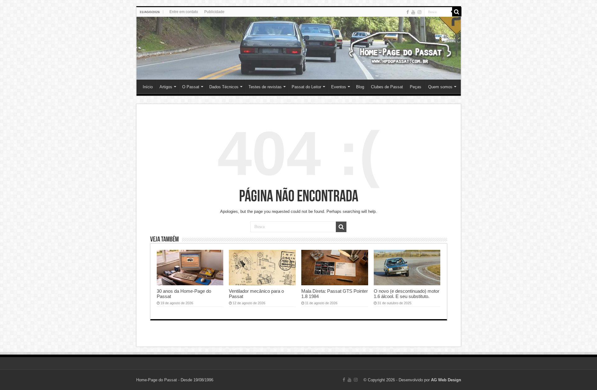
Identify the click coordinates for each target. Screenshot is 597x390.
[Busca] (456, 11)
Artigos (166, 87)
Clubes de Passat (387, 87)
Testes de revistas (265, 87)
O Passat (190, 87)
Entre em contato (183, 12)
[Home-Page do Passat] (299, 48)
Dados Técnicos (223, 87)
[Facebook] (408, 12)
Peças (415, 87)
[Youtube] (413, 12)
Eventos (338, 87)
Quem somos (440, 87)
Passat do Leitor (306, 87)
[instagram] (419, 12)
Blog (360, 87)
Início (148, 87)
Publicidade (214, 12)
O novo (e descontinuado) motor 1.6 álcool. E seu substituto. (406, 293)
